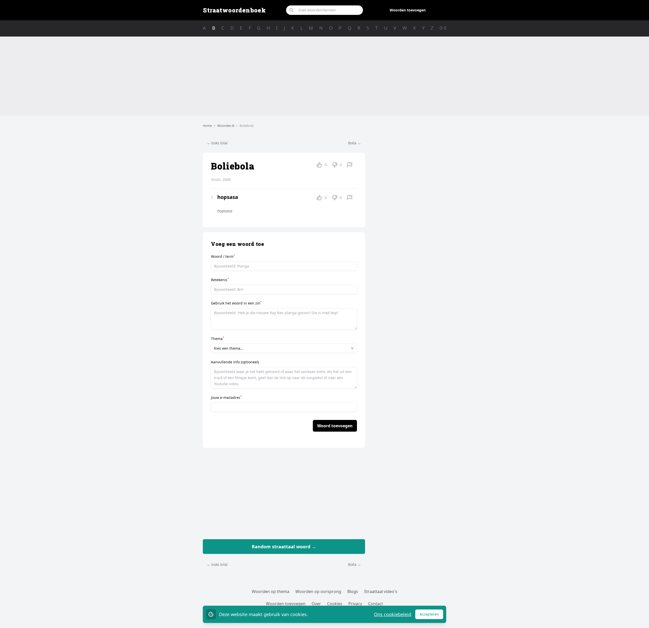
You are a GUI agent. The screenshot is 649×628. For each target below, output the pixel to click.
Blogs (352, 591)
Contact (375, 603)
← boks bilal (217, 143)
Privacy (355, 603)
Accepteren (431, 615)
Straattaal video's (380, 591)
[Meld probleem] (350, 165)
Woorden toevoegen (408, 10)
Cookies (334, 603)
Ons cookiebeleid (392, 614)
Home (207, 125)
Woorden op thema (270, 591)
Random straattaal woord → (284, 547)
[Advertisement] (324, 76)
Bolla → (354, 143)
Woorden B (225, 125)
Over (316, 603)
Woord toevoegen (335, 426)
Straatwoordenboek (234, 10)
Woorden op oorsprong (318, 591)
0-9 (443, 28)
